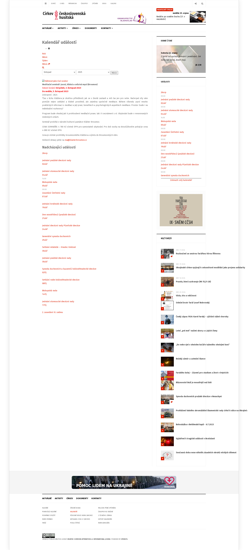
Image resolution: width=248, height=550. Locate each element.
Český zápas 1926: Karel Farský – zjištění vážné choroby (202, 316)
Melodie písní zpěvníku (107, 508)
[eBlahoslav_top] (125, 15)
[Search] (202, 3)
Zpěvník (95, 3)
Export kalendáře (105, 519)
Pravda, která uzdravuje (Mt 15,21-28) (193, 281)
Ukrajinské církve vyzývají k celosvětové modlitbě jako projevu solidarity (210, 267)
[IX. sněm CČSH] (181, 210)
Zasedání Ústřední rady (53, 193)
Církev (75, 28)
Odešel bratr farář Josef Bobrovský (193, 302)
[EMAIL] (49, 48)
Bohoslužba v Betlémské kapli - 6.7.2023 (195, 424)
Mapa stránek (47, 519)
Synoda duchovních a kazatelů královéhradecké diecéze (69, 269)
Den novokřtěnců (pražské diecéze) (59, 214)
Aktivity (62, 28)
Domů (53, 3)
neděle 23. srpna (181, 13)
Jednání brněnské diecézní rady (57, 204)
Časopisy (84, 3)
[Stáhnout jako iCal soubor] (55, 81)
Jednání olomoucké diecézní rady (58, 171)
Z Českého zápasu (105, 515)
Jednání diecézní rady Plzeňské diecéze (61, 225)
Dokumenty (91, 28)
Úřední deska (75, 508)
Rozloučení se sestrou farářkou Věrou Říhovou (198, 253)
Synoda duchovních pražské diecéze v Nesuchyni (199, 396)
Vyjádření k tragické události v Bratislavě (195, 438)
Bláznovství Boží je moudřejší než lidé (194, 382)
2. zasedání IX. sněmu (52, 312)
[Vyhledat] (43, 67)
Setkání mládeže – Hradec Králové (59, 247)
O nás (62, 3)
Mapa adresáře (104, 523)
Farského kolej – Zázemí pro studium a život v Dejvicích (202, 373)
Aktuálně (47, 28)
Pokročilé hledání (49, 512)
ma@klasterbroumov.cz (76, 140)
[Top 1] (124, 482)
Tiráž (44, 523)
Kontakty (106, 28)
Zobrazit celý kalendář (181, 180)
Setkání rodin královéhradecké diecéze (61, 279)
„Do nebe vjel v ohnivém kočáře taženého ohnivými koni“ (203, 344)
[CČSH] (64, 15)
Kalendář (73, 512)
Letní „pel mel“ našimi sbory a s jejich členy (196, 331)
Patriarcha (72, 3)
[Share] (195, 3)
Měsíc (45, 57)
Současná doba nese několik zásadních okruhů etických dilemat (206, 452)
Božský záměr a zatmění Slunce (190, 359)
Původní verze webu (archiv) (81, 515)
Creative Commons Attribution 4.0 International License (89, 539)
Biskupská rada (49, 182)
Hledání (45, 508)
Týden (45, 60)
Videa (104, 3)
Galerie (113, 3)
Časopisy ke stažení (105, 512)
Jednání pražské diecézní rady (56, 160)
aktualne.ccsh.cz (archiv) (80, 519)
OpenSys (124, 539)
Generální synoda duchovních (56, 236)
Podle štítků (75, 523)
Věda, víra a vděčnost (186, 295)
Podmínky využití (48, 515)
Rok (44, 53)
